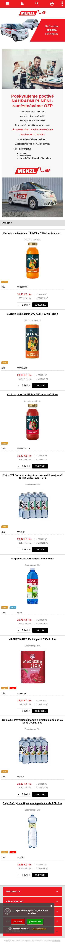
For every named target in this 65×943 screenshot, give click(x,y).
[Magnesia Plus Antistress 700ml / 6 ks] (32, 603)
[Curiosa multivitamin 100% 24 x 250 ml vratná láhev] (32, 278)
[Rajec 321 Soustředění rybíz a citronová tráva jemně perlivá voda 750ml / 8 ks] (32, 522)
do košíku (40, 305)
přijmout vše (35, 921)
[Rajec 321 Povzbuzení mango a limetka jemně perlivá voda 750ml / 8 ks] (32, 767)
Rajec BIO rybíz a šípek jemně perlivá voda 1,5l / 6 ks (32, 803)
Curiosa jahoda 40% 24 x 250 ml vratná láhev (32, 394)
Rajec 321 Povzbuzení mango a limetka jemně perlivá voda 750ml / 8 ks (32, 721)
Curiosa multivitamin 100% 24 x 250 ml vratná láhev (32, 233)
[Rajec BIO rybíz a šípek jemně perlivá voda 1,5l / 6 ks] (32, 848)
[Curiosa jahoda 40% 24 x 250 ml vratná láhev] (32, 439)
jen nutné (17, 921)
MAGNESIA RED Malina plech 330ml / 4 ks (32, 639)
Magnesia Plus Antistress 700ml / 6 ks (32, 558)
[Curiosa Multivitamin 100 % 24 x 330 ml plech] (32, 358)
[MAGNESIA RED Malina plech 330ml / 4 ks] (32, 684)
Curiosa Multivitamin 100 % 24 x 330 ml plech (32, 314)
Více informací (39, 928)
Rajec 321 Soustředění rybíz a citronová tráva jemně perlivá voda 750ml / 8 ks (32, 476)
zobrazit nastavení (21, 928)
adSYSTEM (56, 940)
